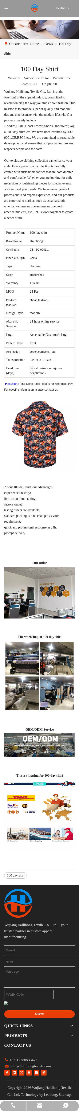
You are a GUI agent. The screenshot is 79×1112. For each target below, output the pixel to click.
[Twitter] (21, 1072)
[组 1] (18, 903)
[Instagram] (36, 1072)
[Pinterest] (44, 1072)
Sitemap (65, 1095)
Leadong (50, 1095)
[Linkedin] (14, 1072)
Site (55, 84)
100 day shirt (15, 875)
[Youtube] (29, 1072)
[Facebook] (7, 1072)
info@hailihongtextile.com (30, 1066)
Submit (39, 1013)
